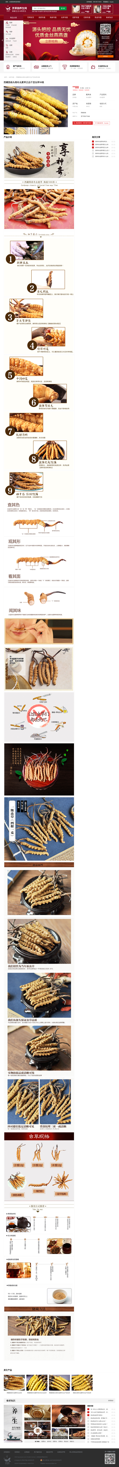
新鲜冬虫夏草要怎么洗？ (102, 150)
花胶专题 (75, 17)
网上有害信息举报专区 (76, 1452)
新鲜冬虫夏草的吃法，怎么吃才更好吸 (102, 141)
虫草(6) (49, 1441)
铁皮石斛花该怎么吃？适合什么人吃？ (100, 1427)
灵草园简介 (7, 1452)
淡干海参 (8, 34)
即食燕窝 (14, 25)
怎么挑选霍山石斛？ (96, 1433)
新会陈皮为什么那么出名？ (98, 1421)
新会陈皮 (54, 11)
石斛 (10, 52)
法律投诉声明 (61, 1452)
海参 (36, 11)
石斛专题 (87, 17)
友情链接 (27, 1452)
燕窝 (33, 11)
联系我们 (17, 1452)
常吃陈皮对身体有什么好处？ (99, 1424)
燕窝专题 (42, 17)
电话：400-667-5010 (83, 123)
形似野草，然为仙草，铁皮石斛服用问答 (100, 1430)
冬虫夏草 (40, 11)
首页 (5, 77)
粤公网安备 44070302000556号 (52, 1460)
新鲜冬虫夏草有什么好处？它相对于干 (102, 156)
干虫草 (15, 41)
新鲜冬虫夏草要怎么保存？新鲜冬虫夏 (102, 144)
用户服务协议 (38, 1452)
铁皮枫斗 (8, 57)
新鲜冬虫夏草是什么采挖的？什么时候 (102, 153)
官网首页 (30, 17)
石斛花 (15, 57)
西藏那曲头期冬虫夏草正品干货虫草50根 (28, 77)
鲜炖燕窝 (8, 27)
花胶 (44, 11)
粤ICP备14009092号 (28, 1460)
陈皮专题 (98, 17)
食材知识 (109, 17)
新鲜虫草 (8, 41)
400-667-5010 (97, 2)
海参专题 (53, 17)
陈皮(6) (66, 1441)
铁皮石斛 (48, 11)
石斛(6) (60, 1441)
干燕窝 (8, 25)
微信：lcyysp (102, 123)
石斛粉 (17, 54)
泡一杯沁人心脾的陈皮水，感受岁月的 (100, 1409)
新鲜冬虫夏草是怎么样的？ (102, 147)
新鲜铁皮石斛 (9, 54)
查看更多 (105, 56)
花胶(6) (55, 1441)
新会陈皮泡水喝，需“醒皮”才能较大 (100, 1418)
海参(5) (72, 1441)
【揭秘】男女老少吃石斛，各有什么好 (100, 1436)
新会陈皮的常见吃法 (96, 1415)
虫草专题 (64, 17)
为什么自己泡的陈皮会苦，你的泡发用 (100, 1412)
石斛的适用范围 (95, 1439)
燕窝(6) (43, 1441)
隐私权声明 (49, 1452)
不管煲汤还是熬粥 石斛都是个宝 (100, 1442)
